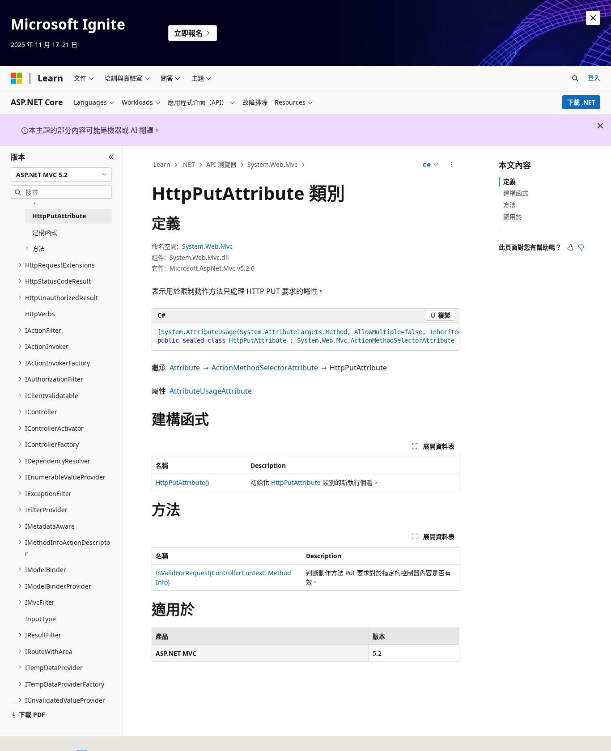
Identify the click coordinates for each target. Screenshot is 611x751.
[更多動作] (451, 165)
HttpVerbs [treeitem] (40, 314)
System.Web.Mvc (272, 164)
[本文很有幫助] (570, 247)
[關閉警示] (593, 18)
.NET (188, 164)
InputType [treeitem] (40, 619)
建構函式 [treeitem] (44, 232)
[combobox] (61, 174)
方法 (509, 204)
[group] (305, 336)
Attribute (185, 368)
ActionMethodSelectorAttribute (265, 368)
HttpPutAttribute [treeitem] (59, 216)
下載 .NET (581, 102)
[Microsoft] (16, 78)
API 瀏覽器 (221, 164)
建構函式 (515, 193)
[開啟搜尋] (575, 78)
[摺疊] (111, 157)
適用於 (512, 216)
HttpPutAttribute (296, 482)
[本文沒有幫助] (581, 247)
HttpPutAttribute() (182, 482)
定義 (509, 181)
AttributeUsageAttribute (211, 391)
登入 (594, 77)
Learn (161, 164)
